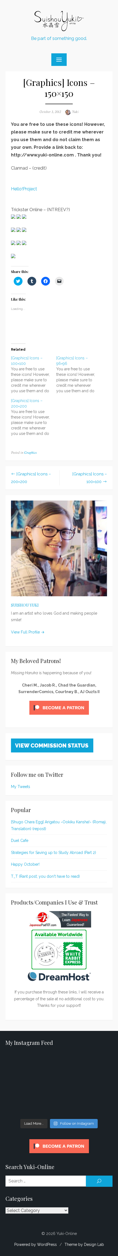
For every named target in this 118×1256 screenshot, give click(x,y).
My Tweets (20, 786)
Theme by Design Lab (84, 1244)
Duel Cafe (19, 840)
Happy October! (25, 864)
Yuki (75, 111)
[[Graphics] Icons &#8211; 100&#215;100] (33, 374)
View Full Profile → (27, 632)
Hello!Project (24, 188)
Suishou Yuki (25, 605)
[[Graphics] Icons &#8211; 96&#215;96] (79, 374)
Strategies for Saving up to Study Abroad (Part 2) (53, 852)
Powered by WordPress (35, 1244)
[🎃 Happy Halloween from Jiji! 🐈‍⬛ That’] (59, 1084)
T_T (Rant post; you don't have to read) (45, 876)
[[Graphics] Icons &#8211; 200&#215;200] (33, 417)
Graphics (30, 452)
